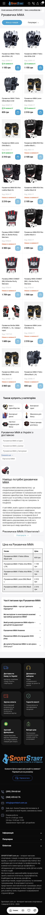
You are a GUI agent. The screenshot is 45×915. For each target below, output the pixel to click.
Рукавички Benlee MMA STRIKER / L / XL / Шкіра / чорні (11, 327)
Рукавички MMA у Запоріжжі (15, 451)
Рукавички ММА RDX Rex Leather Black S (33, 233)
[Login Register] (38, 3)
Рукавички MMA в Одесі (13, 441)
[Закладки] (29, 910)
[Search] (29, 3)
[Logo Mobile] (16, 3)
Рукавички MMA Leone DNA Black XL (32, 326)
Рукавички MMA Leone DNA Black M (10, 373)
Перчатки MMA (8, 459)
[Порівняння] (35, 910)
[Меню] (4, 3)
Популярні (32, 22)
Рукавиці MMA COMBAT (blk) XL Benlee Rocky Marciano (11, 234)
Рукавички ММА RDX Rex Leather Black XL (11, 189)
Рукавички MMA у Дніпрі (13, 446)
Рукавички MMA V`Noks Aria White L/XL (11, 55)
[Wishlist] (13, 47)
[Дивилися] (23, 910)
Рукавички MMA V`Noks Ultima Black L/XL (33, 373)
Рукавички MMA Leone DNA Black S (32, 99)
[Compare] (9, 47)
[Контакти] (33, 3)
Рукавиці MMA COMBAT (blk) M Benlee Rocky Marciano (11, 281)
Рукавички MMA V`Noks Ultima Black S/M (11, 99)
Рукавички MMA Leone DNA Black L (10, 144)
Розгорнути (21, 535)
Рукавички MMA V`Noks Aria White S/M (33, 55)
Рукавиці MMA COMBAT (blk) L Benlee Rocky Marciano (33, 281)
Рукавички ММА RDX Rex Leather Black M (33, 189)
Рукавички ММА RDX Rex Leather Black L (33, 144)
